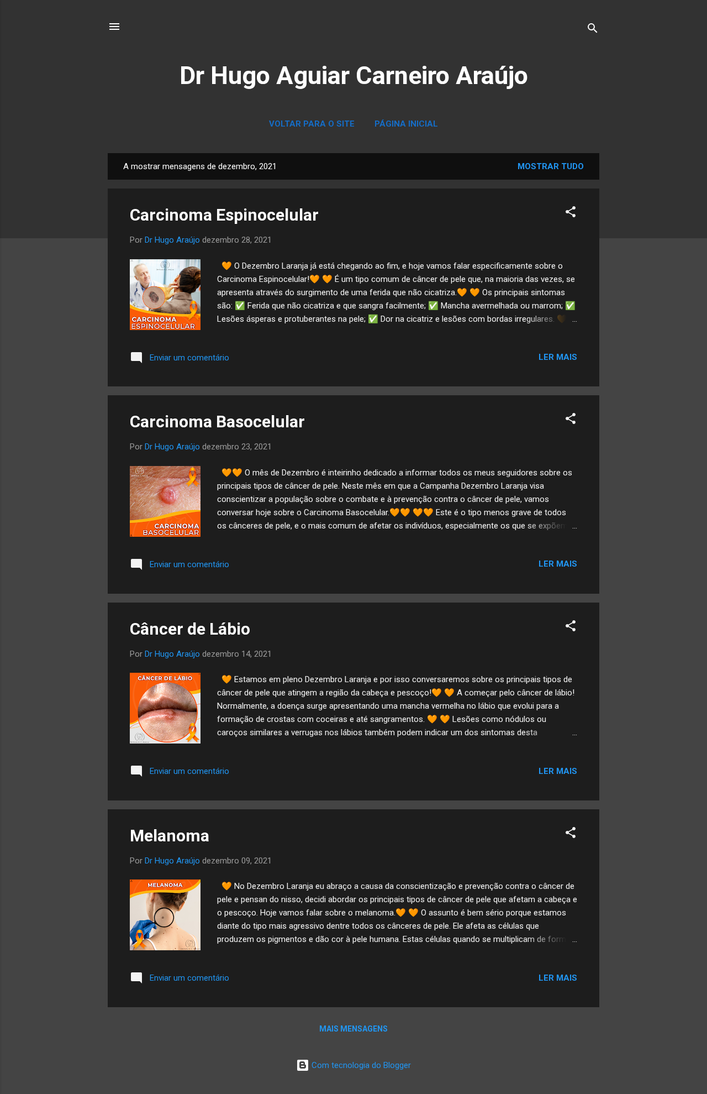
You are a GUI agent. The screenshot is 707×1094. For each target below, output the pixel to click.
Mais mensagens (353, 1028)
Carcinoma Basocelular (217, 421)
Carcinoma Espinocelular (224, 214)
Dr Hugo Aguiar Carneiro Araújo (354, 75)
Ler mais (558, 357)
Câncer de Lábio (190, 628)
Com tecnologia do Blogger (360, 1065)
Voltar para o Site (312, 124)
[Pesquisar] (592, 30)
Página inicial (406, 124)
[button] (570, 213)
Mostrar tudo (551, 166)
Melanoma (169, 835)
